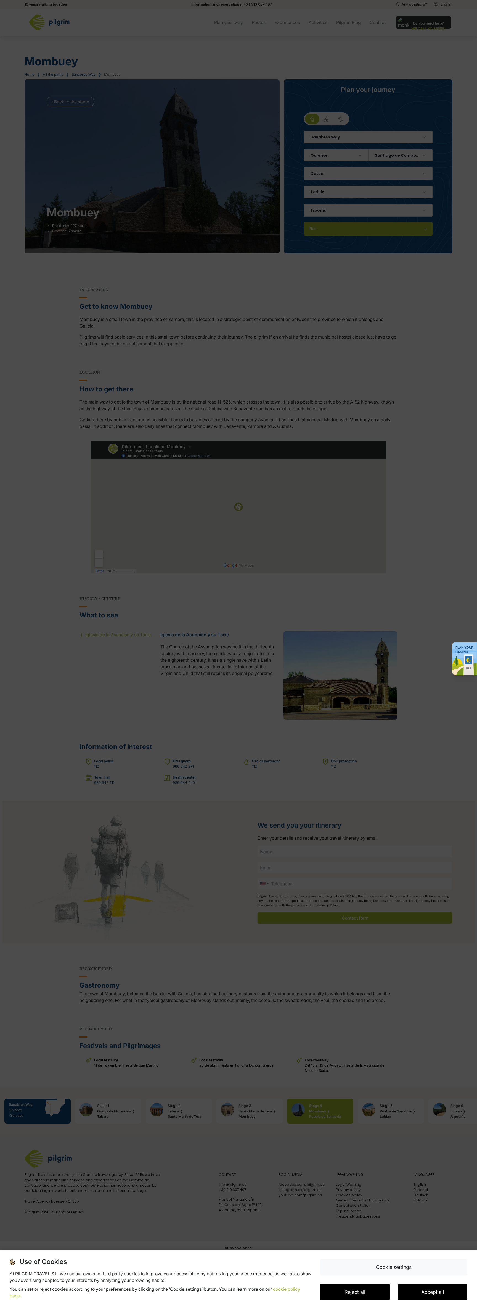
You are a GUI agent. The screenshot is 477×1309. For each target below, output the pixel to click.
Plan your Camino (464, 650)
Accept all (432, 1292)
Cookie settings (394, 1267)
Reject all (354, 1292)
